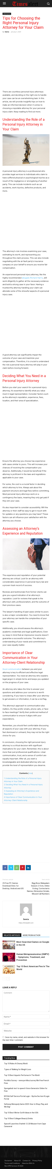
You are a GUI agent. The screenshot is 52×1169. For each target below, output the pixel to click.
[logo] (26, 4)
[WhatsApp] (16, 867)
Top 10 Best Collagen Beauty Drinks (18, 1118)
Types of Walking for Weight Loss (17, 1069)
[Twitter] (10, 867)
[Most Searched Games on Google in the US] (9, 945)
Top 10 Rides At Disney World (16, 1064)
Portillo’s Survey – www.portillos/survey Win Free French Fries (26, 1081)
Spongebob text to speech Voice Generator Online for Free (25, 1089)
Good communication (12, 669)
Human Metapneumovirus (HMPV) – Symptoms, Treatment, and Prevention (32, 957)
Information (6, 14)
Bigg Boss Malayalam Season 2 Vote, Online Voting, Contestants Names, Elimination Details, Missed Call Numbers (38, 888)
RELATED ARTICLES (12, 935)
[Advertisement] (26, 61)
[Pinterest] (22, 867)
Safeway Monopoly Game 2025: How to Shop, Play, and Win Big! (26, 1105)
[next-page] (8, 978)
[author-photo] (26, 916)
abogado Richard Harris (32, 278)
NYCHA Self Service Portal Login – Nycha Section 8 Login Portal (26, 1097)
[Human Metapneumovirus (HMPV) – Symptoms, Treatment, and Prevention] (9, 957)
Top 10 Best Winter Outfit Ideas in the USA (21, 1113)
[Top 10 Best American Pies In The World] (9, 969)
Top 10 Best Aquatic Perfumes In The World (22, 1075)
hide (30, 773)
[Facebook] (5, 867)
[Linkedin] (28, 867)
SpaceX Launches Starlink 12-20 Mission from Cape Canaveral (25, 1125)
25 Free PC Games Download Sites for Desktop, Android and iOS (13, 886)
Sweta (7, 32)
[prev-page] (4, 978)
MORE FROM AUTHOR (31, 935)
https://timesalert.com (26, 923)
